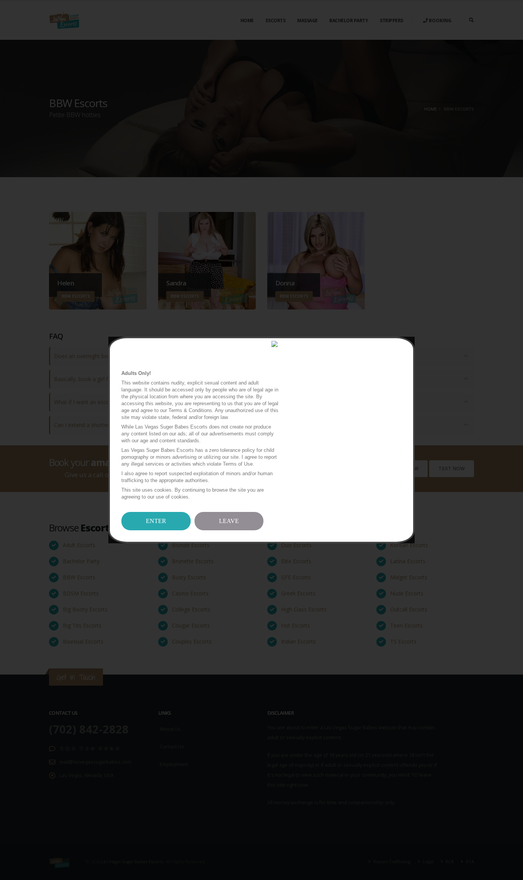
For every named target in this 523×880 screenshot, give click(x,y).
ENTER (156, 521)
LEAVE (229, 521)
